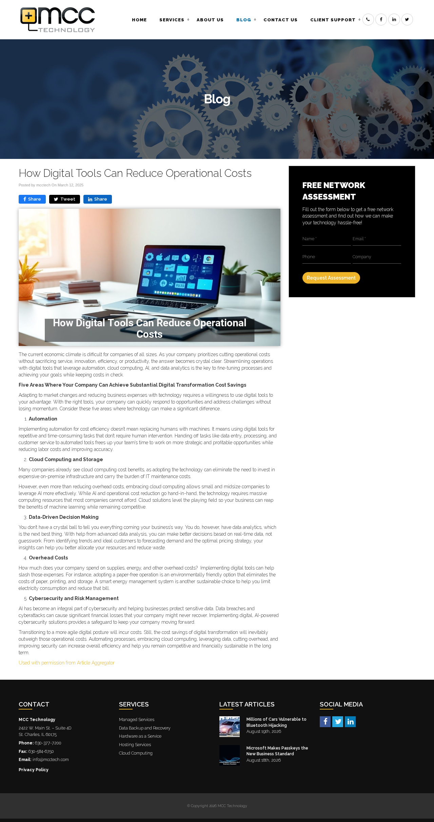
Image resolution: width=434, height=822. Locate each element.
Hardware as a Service (140, 736)
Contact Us (280, 19)
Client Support (333, 19)
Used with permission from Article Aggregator (67, 662)
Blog (243, 19)
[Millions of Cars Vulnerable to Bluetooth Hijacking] (229, 726)
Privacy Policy (33, 769)
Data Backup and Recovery (145, 728)
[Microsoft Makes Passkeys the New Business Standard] (229, 755)
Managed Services (136, 719)
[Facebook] (325, 721)
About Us (210, 19)
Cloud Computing (136, 753)
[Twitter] (337, 721)
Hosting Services (135, 744)
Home (139, 19)
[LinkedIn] (350, 721)
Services (171, 19)
